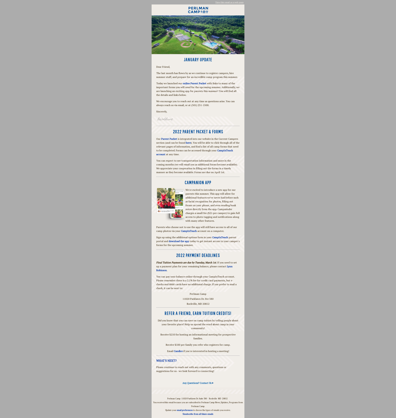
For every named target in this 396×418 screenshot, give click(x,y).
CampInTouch (189, 231)
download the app (179, 241)
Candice (178, 351)
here (188, 142)
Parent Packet (169, 139)
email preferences (185, 410)
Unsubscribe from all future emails (198, 414)
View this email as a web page (229, 2)
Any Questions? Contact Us (197, 382)
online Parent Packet (194, 83)
